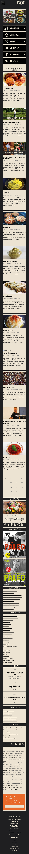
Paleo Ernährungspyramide (14, 819)
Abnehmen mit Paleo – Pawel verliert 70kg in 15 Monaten (14, 157)
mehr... (19, 802)
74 (5, 491)
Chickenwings (6, 650)
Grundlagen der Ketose (8, 711)
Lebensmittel (14, 821)
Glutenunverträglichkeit (14, 834)
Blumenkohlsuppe (7, 628)
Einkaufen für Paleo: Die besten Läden (12, 595)
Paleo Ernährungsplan (8, 601)
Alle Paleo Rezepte (7, 662)
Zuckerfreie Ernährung (8, 609)
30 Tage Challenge (13, 519)
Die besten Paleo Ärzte (8, 593)
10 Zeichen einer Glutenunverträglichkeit (12, 597)
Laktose (16, 518)
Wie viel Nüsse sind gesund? (10, 353)
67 (11, 482)
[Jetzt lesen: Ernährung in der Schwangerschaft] (14, 119)
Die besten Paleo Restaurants (10, 591)
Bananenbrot (6, 644)
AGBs (14, 844)
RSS (15, 524)
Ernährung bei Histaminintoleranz (11, 603)
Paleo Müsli (6, 636)
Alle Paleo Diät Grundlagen (9, 737)
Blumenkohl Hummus (8, 330)
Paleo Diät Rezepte (13, 734)
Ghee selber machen (8, 620)
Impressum (14, 842)
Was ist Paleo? (14, 817)
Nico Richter (17, 90)
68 (16, 482)
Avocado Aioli (6, 193)
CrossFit (16, 787)
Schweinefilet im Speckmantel (10, 646)
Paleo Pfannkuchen (7, 638)
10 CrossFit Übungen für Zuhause (11, 605)
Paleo (8, 731)
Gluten (12, 518)
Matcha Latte (6, 656)
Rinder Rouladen (7, 624)
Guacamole (6, 626)
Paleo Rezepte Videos (8, 660)
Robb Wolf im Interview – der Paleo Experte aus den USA (14, 422)
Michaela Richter (18, 125)
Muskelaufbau (6, 787)
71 (11, 487)
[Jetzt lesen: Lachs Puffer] (14, 224)
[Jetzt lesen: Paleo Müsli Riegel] (14, 293)
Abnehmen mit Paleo (14, 828)
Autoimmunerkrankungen (14, 832)
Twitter (8, 524)
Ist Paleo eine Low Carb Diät (10, 721)
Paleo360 (14, 837)
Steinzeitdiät (19, 727)
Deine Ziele (14, 826)
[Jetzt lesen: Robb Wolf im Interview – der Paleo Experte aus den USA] (14, 419)
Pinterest (12, 524)
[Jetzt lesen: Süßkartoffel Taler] (14, 85)
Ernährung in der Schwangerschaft (12, 123)
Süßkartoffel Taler (8, 88)
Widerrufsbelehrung (14, 848)
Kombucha (5, 654)
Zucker (22, 518)
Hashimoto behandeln (14, 830)
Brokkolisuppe (6, 622)
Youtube (22, 524)
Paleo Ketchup (6, 457)
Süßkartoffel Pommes (8, 632)
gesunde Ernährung (13, 789)
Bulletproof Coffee (7, 634)
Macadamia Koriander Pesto (10, 261)
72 (16, 487)
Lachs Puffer (6, 227)
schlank (10, 520)
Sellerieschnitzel (7, 648)
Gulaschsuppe (6, 642)
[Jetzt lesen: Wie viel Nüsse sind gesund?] (7, 350)
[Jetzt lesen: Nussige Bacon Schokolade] (14, 384)
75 (11, 491)
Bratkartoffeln (6, 630)
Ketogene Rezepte (7, 713)
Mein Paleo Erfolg (14, 823)
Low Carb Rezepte (7, 715)
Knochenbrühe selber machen (10, 618)
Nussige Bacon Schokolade (9, 387)
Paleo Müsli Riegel (7, 296)
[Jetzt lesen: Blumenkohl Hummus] (14, 327)
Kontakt (14, 840)
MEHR (21, 520)
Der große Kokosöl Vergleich (10, 607)
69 (22, 482)
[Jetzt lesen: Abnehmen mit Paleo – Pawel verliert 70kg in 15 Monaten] (14, 154)
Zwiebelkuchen (6, 652)
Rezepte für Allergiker (8, 658)
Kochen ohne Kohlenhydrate (10, 717)
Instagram (18, 524)
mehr (18, 100)
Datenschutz (14, 846)
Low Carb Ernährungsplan (9, 719)
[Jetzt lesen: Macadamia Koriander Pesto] (14, 258)
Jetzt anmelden (14, 806)
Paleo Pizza (6, 640)
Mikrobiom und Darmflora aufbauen (11, 599)
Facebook (5, 524)
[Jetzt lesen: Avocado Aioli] (14, 190)
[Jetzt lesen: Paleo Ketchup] (14, 454)
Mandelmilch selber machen (10, 616)
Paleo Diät (15, 729)
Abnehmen (10, 785)
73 (22, 487)
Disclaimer (14, 850)
